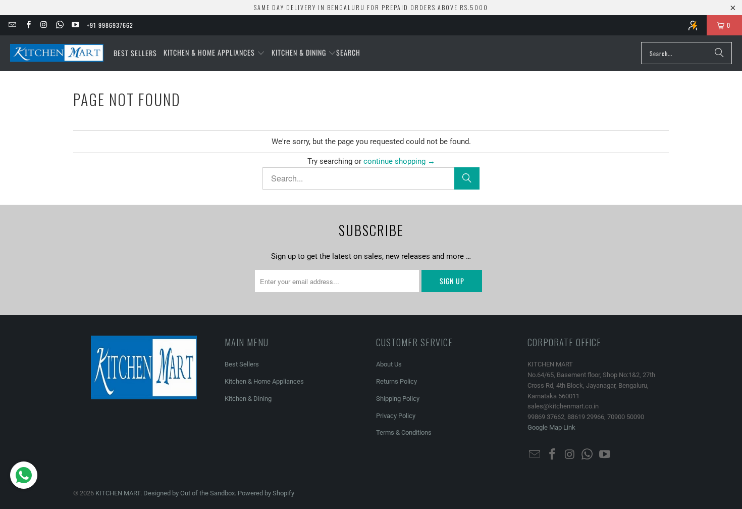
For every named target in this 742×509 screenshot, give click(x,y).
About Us (389, 364)
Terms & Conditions (404, 432)
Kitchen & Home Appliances (264, 381)
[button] (214, 53)
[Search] (719, 53)
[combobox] (686, 53)
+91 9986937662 (110, 25)
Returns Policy (396, 381)
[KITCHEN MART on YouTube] (75, 25)
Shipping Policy (397, 398)
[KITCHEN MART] (56, 53)
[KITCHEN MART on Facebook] (27, 25)
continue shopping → (399, 161)
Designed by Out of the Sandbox (189, 493)
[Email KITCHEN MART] (12, 25)
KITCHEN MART (117, 493)
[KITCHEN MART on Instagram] (43, 25)
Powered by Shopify (266, 493)
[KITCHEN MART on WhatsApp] (59, 25)
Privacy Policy (395, 416)
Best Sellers (242, 364)
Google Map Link (551, 427)
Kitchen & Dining (248, 398)
